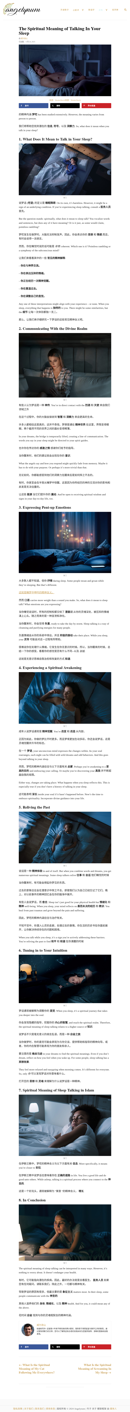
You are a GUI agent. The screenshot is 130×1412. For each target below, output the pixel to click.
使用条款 (51, 1408)
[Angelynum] (22, 10)
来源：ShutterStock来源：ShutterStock (65, 100)
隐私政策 (18, 1408)
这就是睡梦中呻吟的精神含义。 (36, 592)
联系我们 (40, 1408)
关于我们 (29, 1408)
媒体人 (113, 1408)
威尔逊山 (24, 38)
